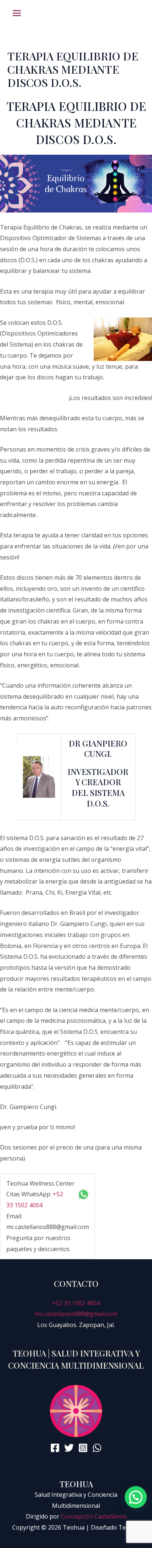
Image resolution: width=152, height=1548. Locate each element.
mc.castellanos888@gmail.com (76, 1314)
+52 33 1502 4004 (76, 1303)
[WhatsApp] (97, 1448)
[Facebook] (55, 1448)
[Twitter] (69, 1448)
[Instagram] (83, 1448)
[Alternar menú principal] (16, 13)
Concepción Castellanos (94, 1516)
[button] (136, 1497)
